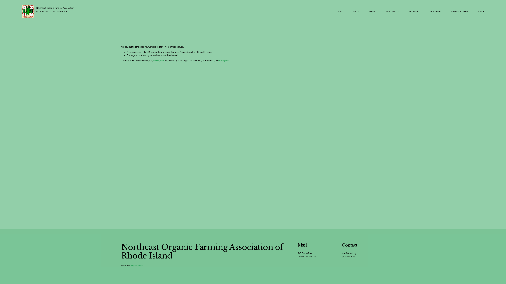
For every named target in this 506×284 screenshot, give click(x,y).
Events (372, 11)
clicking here (158, 60)
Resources (414, 11)
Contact (482, 11)
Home (340, 11)
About (356, 11)
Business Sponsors (459, 11)
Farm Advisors (392, 11)
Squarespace (137, 266)
